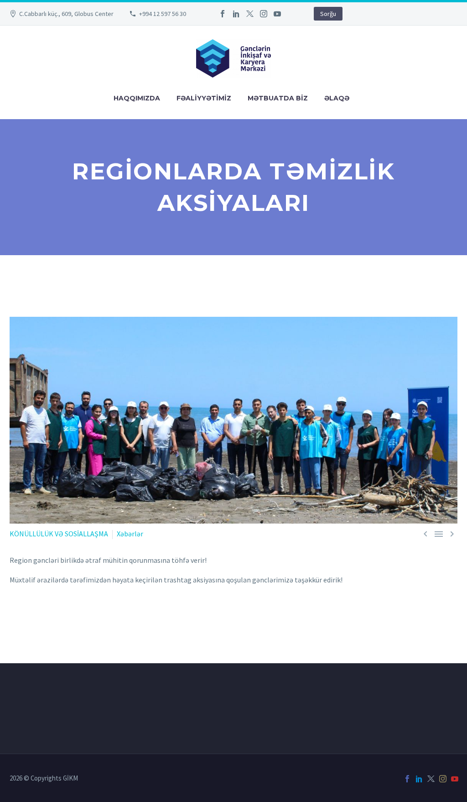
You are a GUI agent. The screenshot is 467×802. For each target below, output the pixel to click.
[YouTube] (277, 13)
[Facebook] (222, 13)
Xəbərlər (130, 533)
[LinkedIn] (236, 13)
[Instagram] (263, 13)
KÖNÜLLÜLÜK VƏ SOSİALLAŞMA (59, 533)
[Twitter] (250, 13)
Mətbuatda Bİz (278, 98)
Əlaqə (336, 98)
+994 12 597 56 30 (162, 14)
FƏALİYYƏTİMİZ (203, 98)
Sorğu (328, 14)
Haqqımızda (137, 98)
